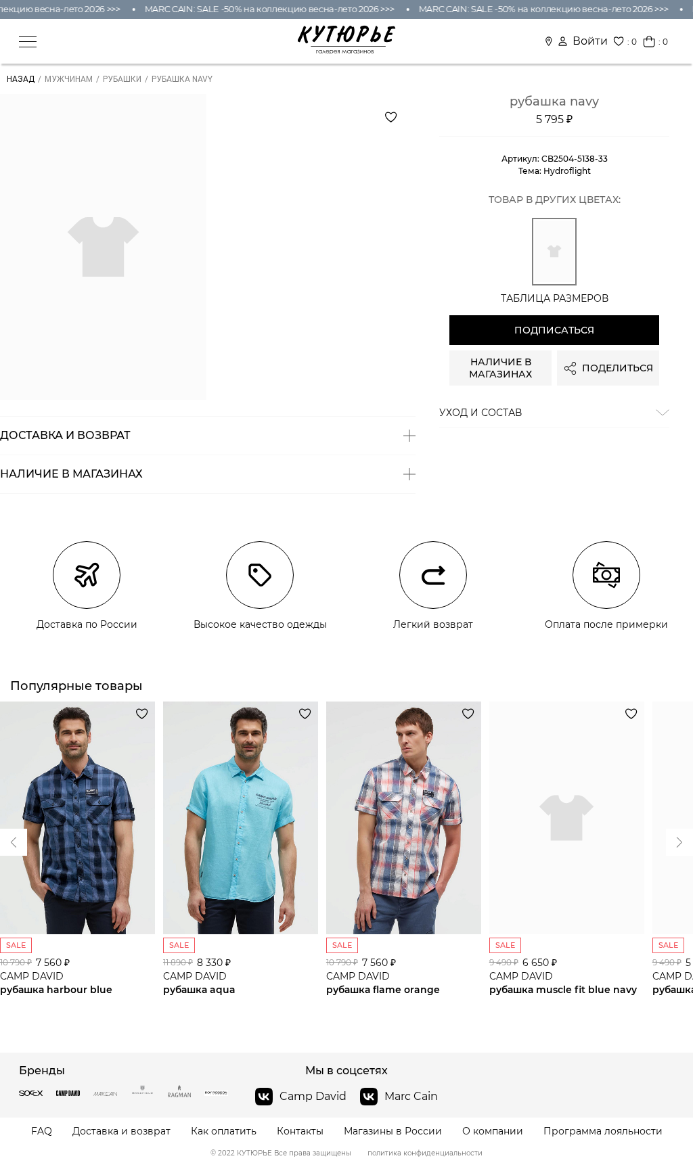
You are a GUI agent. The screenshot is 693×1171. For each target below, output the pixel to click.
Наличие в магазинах (500, 368)
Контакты (300, 1131)
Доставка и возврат (121, 1131)
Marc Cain (411, 1096)
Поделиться (617, 368)
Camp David (313, 1096)
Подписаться (554, 330)
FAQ (41, 1131)
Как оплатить (223, 1131)
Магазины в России (393, 1131)
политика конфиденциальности (425, 1153)
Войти (590, 41)
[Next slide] (13, 842)
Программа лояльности (603, 1131)
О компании (492, 1131)
